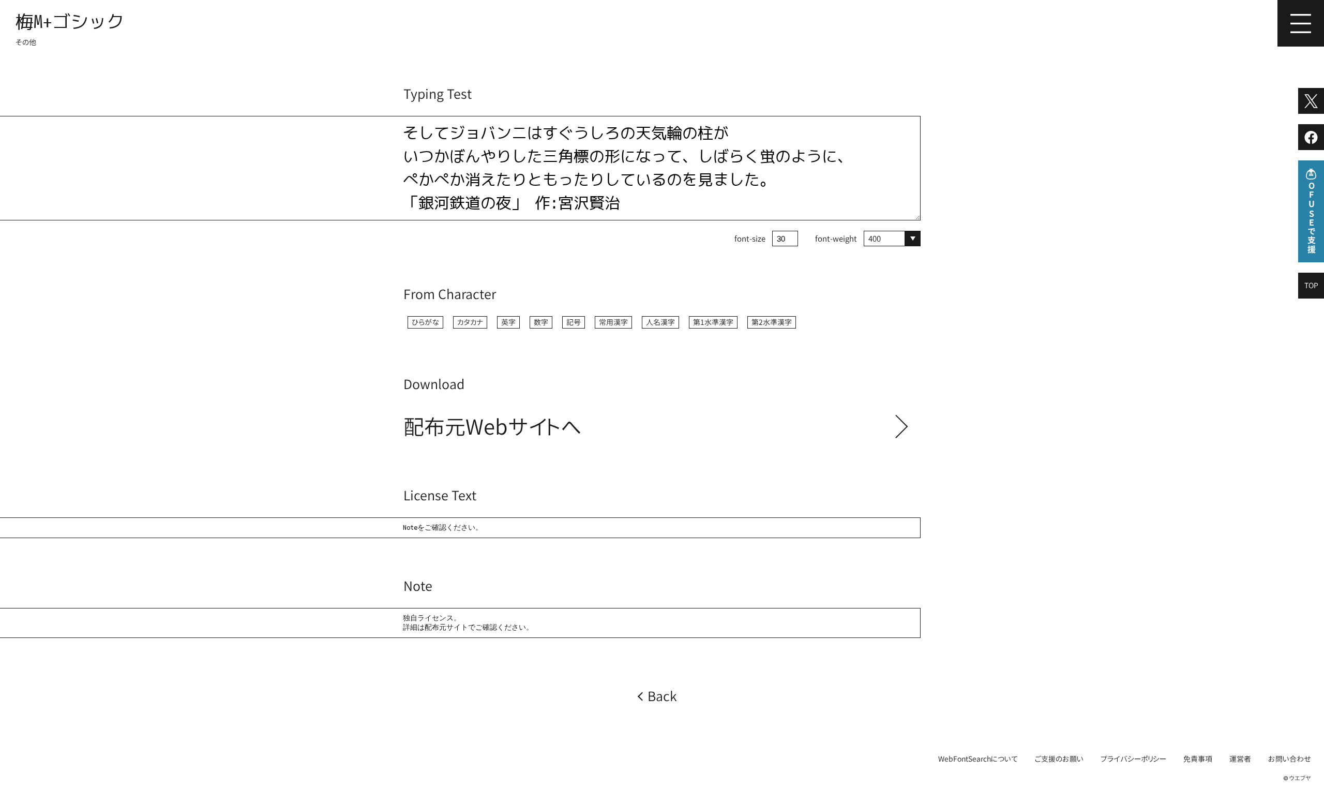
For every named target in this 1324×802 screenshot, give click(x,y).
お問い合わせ (1289, 759)
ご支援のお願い (1059, 759)
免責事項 (1197, 759)
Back (662, 696)
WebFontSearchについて (978, 759)
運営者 (1240, 759)
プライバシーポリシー (1133, 759)
